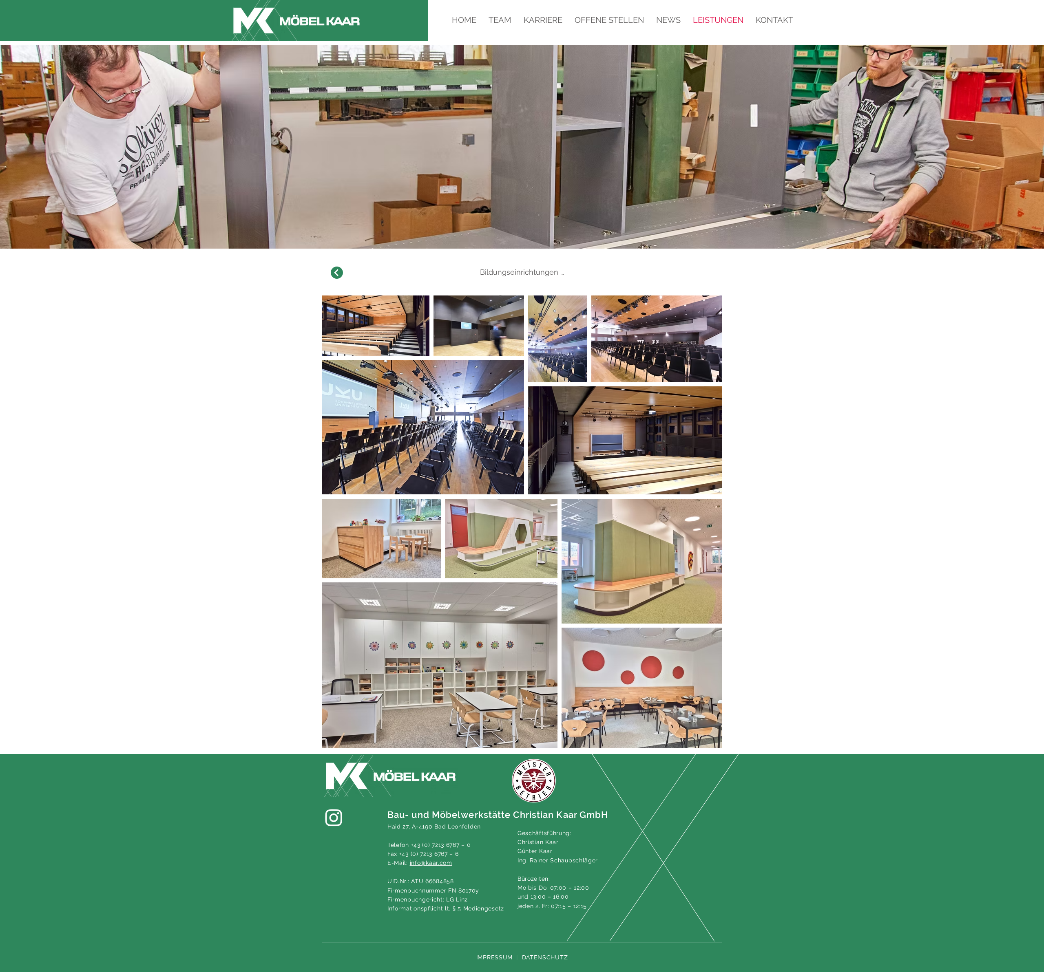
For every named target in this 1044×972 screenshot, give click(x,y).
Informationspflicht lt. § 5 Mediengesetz (445, 908)
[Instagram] (334, 817)
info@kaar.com (431, 863)
